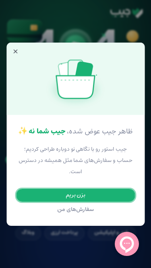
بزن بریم (76, 195)
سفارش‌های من (75, 209)
